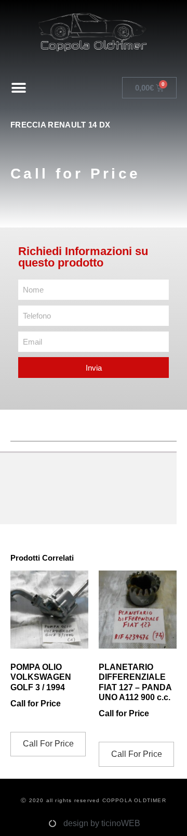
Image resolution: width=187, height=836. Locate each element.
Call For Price (48, 743)
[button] (19, 87)
